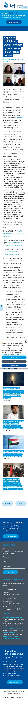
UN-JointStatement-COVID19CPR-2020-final (14, 233)
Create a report (14, 682)
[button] (26, 341)
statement (20, 117)
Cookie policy (18, 697)
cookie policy (16, 354)
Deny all (14, 361)
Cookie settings (14, 365)
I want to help (13, 22)
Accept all (14, 357)
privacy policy (5, 354)
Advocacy (14, 59)
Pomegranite (16, 693)
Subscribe (10, 572)
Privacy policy (9, 697)
